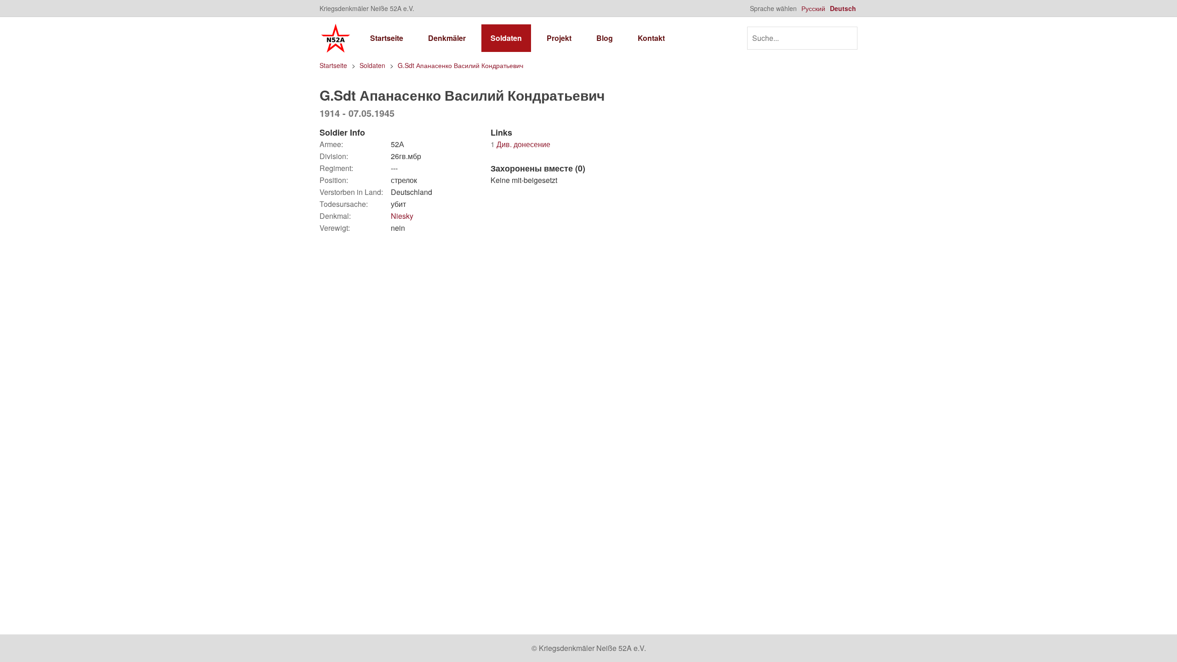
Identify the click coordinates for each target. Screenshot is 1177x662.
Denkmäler (447, 38)
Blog (604, 38)
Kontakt (651, 38)
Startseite (386, 38)
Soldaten (506, 38)
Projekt (559, 38)
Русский (813, 8)
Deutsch (843, 8)
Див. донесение (520, 144)
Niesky (402, 216)
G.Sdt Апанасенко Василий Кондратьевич (460, 65)
